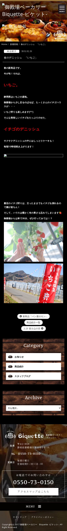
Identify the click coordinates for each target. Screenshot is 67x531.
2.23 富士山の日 (32, 328)
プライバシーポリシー (42, 517)
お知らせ (19, 356)
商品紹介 (19, 366)
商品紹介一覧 (33, 322)
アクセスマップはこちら (33, 491)
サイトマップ (20, 517)
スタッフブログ (23, 376)
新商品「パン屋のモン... (34, 316)
